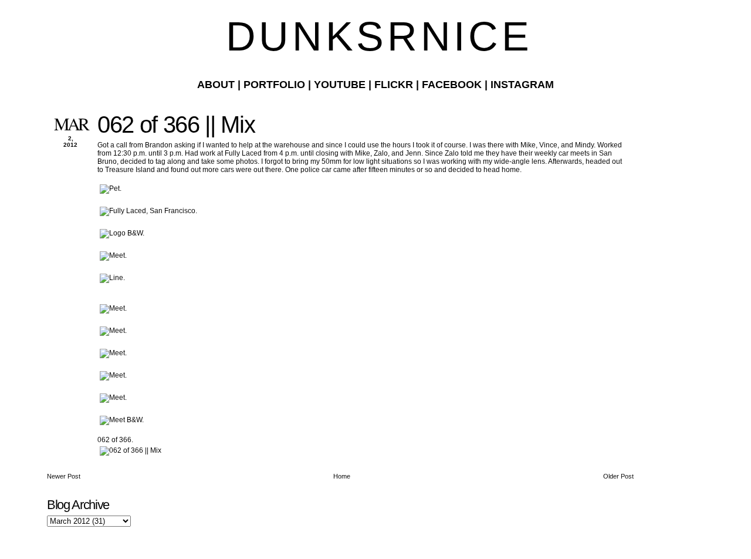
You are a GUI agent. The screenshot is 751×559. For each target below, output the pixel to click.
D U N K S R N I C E (375, 36)
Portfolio (274, 84)
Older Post (618, 476)
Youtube (340, 84)
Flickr (393, 84)
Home (341, 476)
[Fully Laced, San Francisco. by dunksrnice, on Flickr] (148, 211)
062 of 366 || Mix (176, 124)
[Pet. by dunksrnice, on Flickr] (110, 188)
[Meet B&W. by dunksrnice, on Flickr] (121, 420)
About (216, 84)
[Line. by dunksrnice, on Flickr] (112, 278)
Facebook (452, 84)
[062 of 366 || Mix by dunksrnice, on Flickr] (130, 450)
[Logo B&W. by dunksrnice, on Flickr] (122, 233)
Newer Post (63, 476)
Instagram (522, 84)
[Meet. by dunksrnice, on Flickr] (113, 255)
